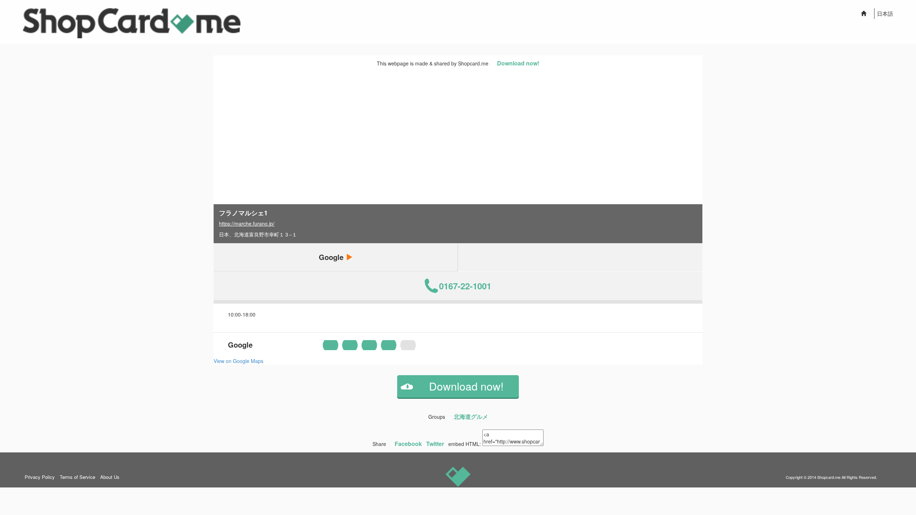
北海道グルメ (471, 416)
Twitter (435, 444)
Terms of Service (77, 477)
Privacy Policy (40, 477)
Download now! (518, 63)
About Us (110, 477)
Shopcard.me (829, 477)
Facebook (408, 444)
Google (332, 257)
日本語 (885, 13)
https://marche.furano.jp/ (246, 223)
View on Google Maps (238, 360)
